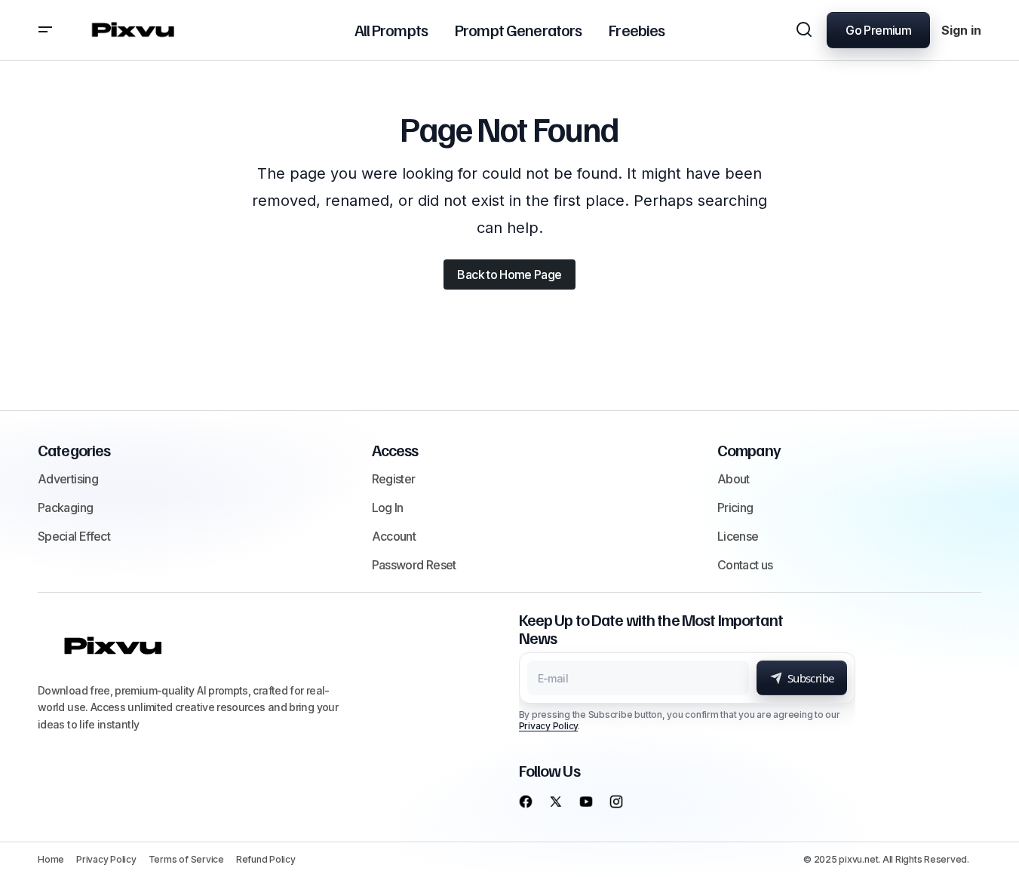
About (733, 478)
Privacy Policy (549, 725)
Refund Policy (266, 859)
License (738, 536)
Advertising (68, 478)
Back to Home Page (509, 274)
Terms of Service (186, 859)
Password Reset (414, 564)
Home (51, 859)
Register (394, 478)
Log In (388, 507)
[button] (45, 30)
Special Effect (74, 536)
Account (394, 536)
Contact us (745, 564)
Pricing (735, 507)
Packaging (65, 507)
